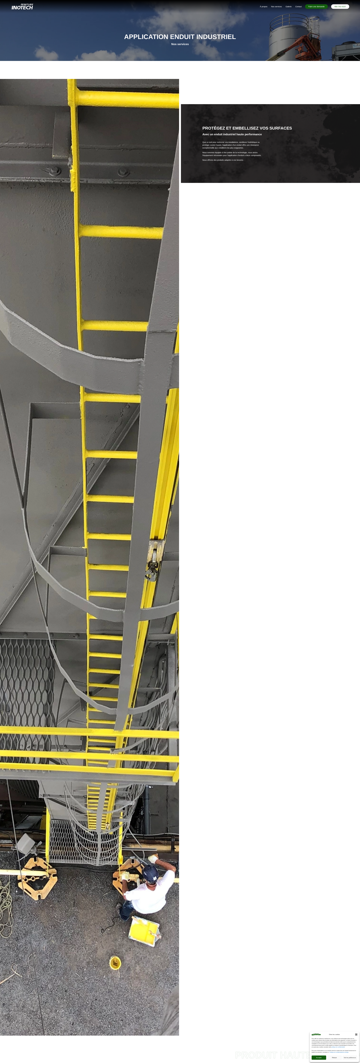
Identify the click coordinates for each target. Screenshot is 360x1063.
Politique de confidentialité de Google (339, 1052)
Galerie (289, 7)
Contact (298, 7)
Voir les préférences (350, 1057)
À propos (263, 7)
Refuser (334, 1057)
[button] (356, 1034)
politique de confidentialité (338, 1047)
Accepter (319, 1057)
